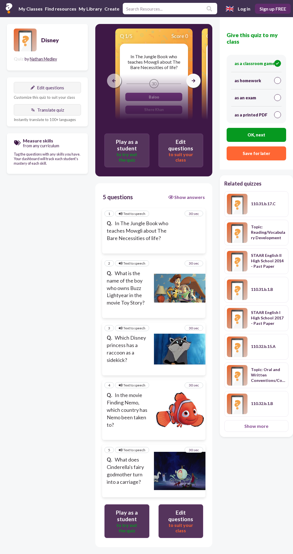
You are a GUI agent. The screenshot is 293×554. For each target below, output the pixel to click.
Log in (244, 8)
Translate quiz (50, 109)
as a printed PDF (251, 114)
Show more (256, 426)
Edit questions (50, 87)
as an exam (245, 97)
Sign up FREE (273, 8)
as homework (248, 80)
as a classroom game (255, 63)
